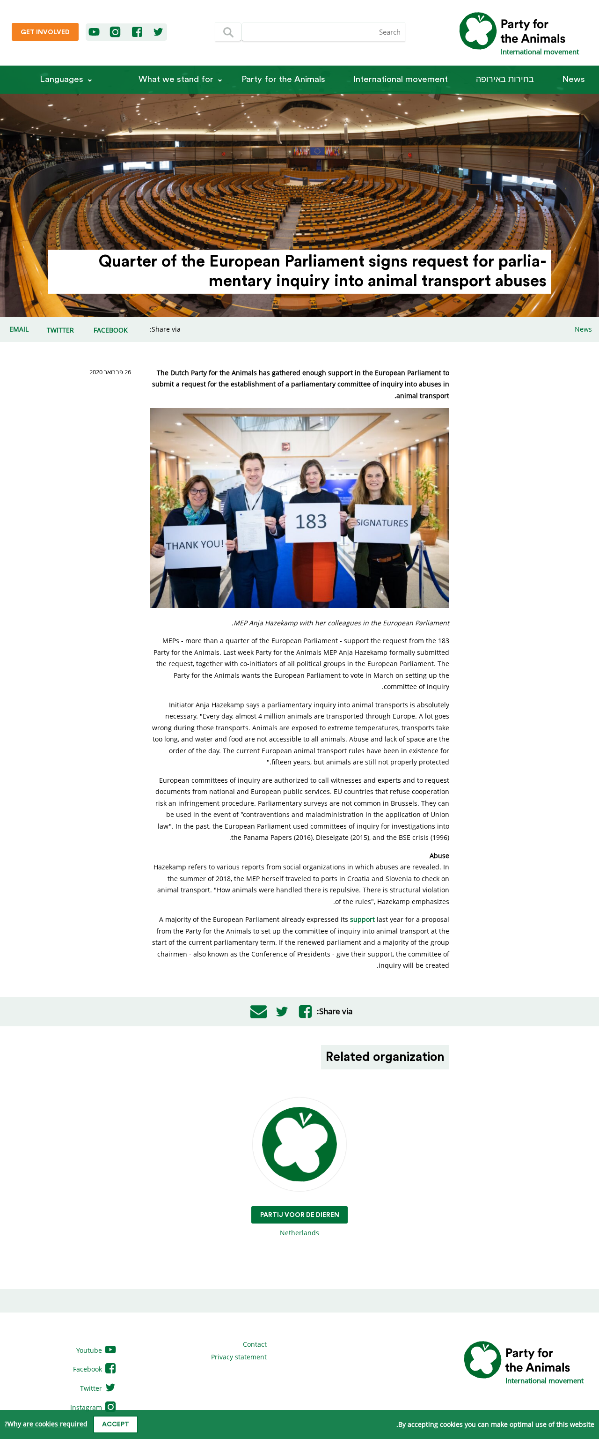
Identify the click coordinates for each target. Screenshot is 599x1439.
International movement (400, 79)
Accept (115, 1424)
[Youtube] (94, 32)
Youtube (90, 1350)
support (362, 919)
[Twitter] (158, 32)
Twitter (92, 1388)
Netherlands (299, 1224)
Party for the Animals (283, 79)
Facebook (88, 1369)
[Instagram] (115, 32)
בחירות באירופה (505, 79)
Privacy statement (239, 1356)
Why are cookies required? (46, 1423)
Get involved (45, 32)
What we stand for (176, 79)
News (573, 79)
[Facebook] (137, 32)
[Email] (258, 1011)
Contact (255, 1344)
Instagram (87, 1407)
